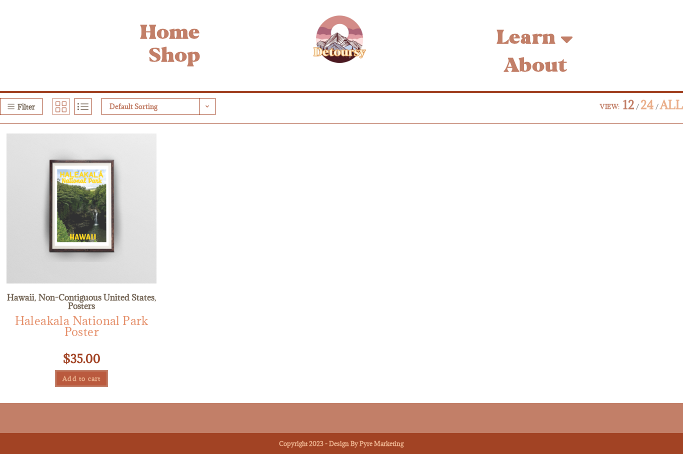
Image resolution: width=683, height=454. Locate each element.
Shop (174, 57)
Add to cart (81, 378)
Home (170, 33)
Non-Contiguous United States (96, 297)
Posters (81, 306)
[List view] (83, 106)
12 (628, 104)
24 (647, 104)
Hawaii (20, 297)
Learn (526, 39)
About (535, 67)
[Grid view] (61, 106)
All (671, 104)
